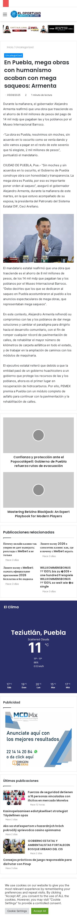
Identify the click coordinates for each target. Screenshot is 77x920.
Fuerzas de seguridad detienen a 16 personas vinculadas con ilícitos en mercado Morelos (50, 796)
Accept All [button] (40, 910)
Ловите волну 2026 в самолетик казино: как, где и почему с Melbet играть (56, 547)
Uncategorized (24, 47)
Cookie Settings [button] (17, 910)
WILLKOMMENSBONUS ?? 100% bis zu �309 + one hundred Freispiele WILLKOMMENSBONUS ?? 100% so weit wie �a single (56, 577)
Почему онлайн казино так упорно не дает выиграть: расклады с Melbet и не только (20, 549)
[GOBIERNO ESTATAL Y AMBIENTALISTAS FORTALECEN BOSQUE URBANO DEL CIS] (14, 846)
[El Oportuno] (25, 14)
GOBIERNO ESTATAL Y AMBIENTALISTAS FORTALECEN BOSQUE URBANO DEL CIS (49, 845)
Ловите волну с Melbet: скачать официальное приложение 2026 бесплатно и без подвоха (18, 573)
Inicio (9, 47)
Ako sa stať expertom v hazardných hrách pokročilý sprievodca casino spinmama (33, 828)
